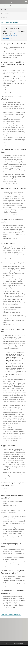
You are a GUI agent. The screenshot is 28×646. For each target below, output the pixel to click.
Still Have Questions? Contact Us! (11, 614)
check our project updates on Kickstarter (12, 35)
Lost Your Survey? (6, 6)
